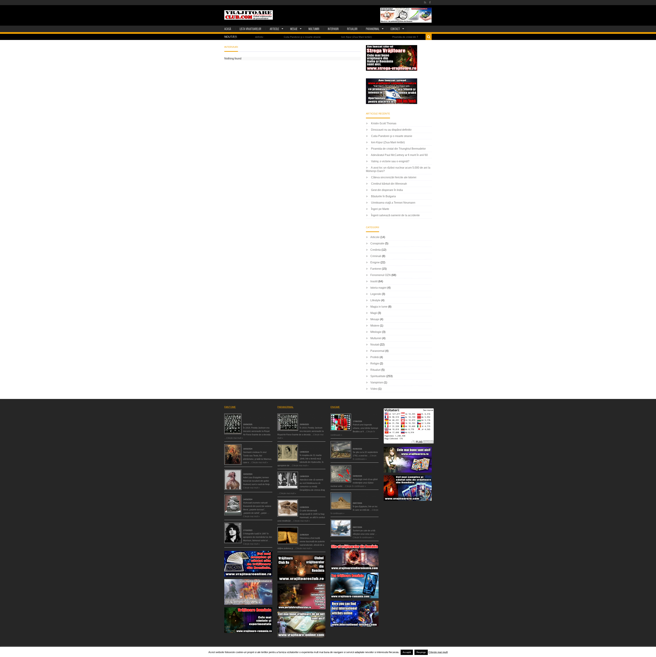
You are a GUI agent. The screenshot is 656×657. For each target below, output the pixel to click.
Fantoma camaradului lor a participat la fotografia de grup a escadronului (257, 418)
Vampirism (376, 382)
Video (374, 388)
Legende (375, 294)
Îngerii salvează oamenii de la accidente (395, 215)
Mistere (374, 325)
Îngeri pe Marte (380, 209)
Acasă (227, 29)
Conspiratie (377, 243)
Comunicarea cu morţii (310, 473)
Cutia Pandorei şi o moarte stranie (268, 37)
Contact (395, 29)
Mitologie (375, 331)
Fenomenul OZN (380, 275)
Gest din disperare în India (387, 190)
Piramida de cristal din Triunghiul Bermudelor (383, 37)
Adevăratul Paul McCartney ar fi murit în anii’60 (399, 155)
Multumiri (314, 29)
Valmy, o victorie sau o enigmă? (390, 161)
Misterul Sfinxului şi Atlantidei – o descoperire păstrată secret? (364, 496)
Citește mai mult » (234, 438)
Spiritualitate (378, 376)
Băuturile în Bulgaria (383, 196)
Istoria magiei (378, 287)
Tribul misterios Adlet (252, 470)
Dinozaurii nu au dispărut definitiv (391, 129)
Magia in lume (378, 306)
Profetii (374, 357)
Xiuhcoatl (247, 496)
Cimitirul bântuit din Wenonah (389, 183)
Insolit (374, 281)
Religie (374, 363)
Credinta (375, 249)
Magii (373, 313)
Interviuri (333, 29)
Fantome (375, 268)
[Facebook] (430, 2)
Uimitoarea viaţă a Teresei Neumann (393, 202)
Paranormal (372, 29)
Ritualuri (352, 29)
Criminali (375, 256)
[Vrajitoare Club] (248, 15)
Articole (274, 29)
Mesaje (293, 29)
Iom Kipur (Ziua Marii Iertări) (323, 37)
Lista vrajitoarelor (250, 29)
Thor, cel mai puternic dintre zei (257, 445)
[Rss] (425, 2)
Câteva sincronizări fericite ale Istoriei (393, 177)
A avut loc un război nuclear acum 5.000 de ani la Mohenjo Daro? (365, 469)
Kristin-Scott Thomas (383, 123)
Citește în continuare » (355, 486)
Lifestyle (375, 300)
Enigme (375, 262)
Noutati (374, 344)
